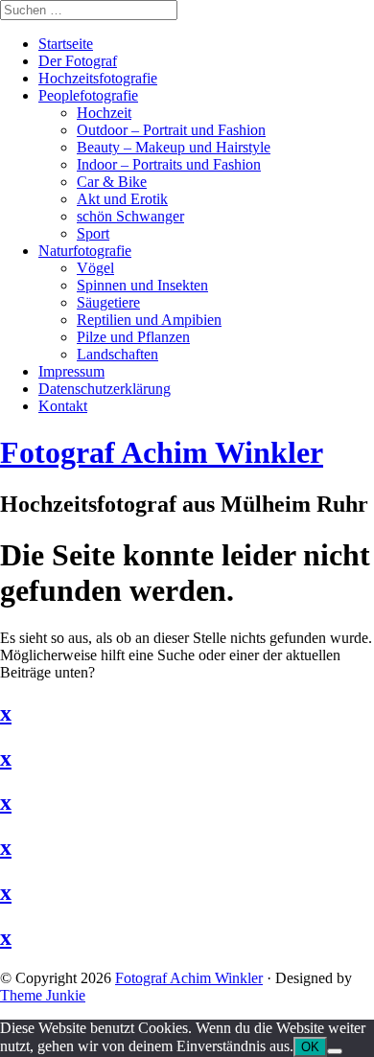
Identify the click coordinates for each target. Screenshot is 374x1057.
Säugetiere (108, 302)
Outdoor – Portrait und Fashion (171, 130)
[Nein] (334, 1051)
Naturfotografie (84, 250)
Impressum (71, 371)
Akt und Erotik (122, 199)
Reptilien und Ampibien (149, 319)
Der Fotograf (77, 61)
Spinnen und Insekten (142, 285)
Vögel (95, 268)
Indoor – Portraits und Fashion (169, 164)
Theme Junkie (42, 995)
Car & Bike (112, 181)
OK (310, 1047)
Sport (93, 233)
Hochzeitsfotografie (97, 78)
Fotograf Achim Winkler (189, 978)
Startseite (65, 43)
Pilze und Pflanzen (133, 337)
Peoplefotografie (88, 95)
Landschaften (117, 354)
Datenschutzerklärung (104, 388)
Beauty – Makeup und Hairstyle (173, 147)
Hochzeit (104, 112)
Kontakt (62, 406)
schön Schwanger (130, 216)
